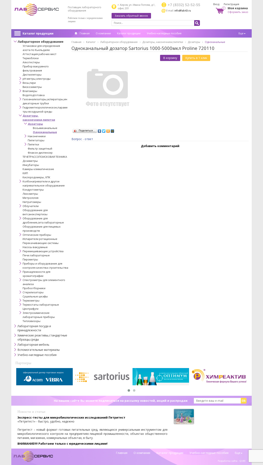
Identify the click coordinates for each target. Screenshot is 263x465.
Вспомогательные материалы (38, 350)
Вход (216, 4)
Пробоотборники (34, 288)
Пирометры (30, 259)
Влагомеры (30, 91)
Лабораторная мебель (33, 344)
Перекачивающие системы (41, 243)
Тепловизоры (31, 321)
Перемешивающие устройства (43, 251)
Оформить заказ (238, 12)
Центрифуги (30, 309)
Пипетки (33, 144)
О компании (103, 33)
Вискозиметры (32, 87)
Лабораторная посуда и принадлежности (34, 328)
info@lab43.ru (182, 10)
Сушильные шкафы (35, 296)
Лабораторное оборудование (40, 42)
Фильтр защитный (40, 148)
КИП (25, 173)
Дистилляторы (32, 74)
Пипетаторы (36, 140)
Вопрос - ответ (82, 139)
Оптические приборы (37, 235)
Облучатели (31, 206)
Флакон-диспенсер (40, 152)
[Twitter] (104, 130)
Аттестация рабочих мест (40, 54)
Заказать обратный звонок (131, 15)
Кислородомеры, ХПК (36, 177)
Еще (241, 33)
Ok (244, 401)
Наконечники (37, 136)
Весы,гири (29, 83)
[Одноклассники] (108, 130)
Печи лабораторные (36, 255)
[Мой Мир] (112, 130)
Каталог (91, 42)
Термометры (31, 300)
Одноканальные (45, 132)
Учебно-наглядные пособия (164, 33)
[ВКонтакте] (99, 130)
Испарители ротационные (40, 239)
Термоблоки (31, 58)
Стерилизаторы (33, 292)
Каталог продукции (38, 33)
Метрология (30, 198)
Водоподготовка (34, 95)
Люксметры (30, 194)
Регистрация (231, 4)
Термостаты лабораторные (41, 304)
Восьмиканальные (45, 128)
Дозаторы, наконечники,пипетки (162, 42)
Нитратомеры (32, 202)
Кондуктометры (33, 189)
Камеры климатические (38, 169)
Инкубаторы (31, 165)
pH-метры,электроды (37, 79)
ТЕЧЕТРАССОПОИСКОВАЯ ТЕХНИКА (45, 157)
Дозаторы (35, 124)
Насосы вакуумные (35, 247)
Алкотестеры (31, 62)
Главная (84, 33)
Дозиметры (30, 161)
